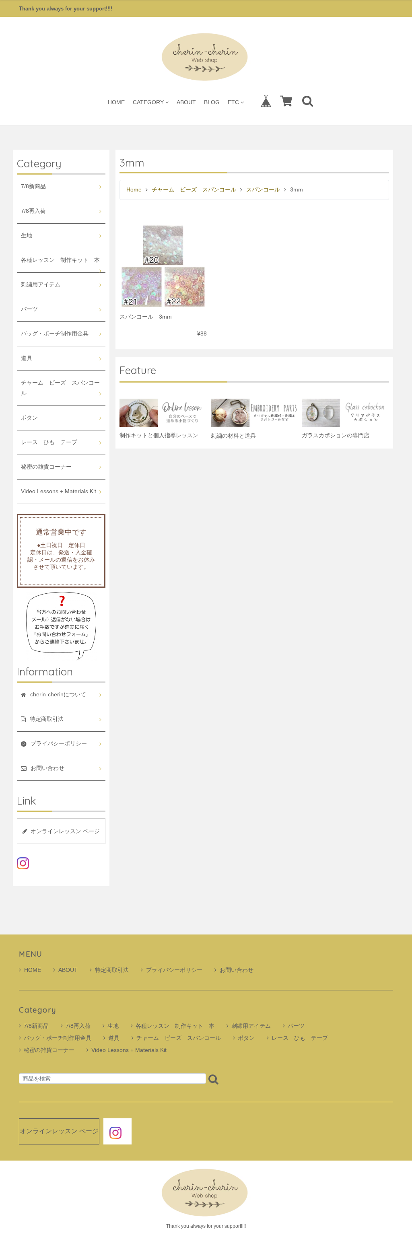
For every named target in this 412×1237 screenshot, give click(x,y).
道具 (26, 358)
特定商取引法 (112, 970)
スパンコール (263, 190)
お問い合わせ (236, 970)
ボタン (29, 418)
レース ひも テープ (49, 442)
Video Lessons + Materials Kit (58, 491)
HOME (116, 102)
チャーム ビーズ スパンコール (194, 190)
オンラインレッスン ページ (65, 831)
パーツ (29, 309)
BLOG (212, 102)
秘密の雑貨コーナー (46, 467)
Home (134, 190)
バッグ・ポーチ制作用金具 (55, 334)
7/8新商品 (33, 186)
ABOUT (186, 102)
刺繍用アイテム (40, 285)
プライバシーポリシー (174, 970)
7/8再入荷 (33, 211)
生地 (26, 236)
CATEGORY (148, 102)
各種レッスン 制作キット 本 (60, 260)
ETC (233, 102)
